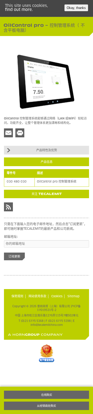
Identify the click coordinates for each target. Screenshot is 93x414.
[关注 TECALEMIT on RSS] (8, 206)
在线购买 (46, 395)
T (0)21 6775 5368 (31, 321)
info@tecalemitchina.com (47, 325)
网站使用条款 (37, 296)
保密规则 (17, 296)
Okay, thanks (76, 8)
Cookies (56, 296)
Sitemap (73, 296)
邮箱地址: (11, 236)
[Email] (8, 132)
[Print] (19, 132)
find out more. (19, 10)
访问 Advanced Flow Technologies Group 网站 (35, 335)
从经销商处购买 (46, 406)
